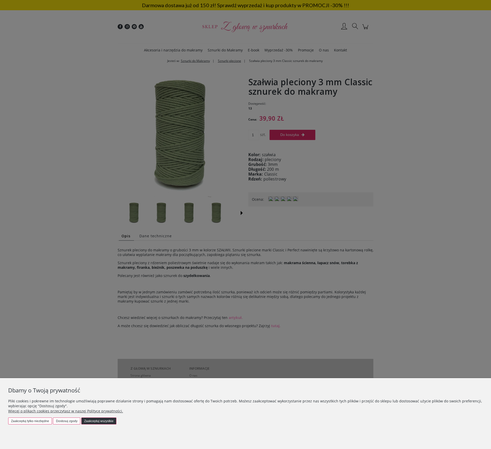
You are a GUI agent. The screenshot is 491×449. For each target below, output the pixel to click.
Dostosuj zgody (66, 421)
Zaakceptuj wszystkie (99, 421)
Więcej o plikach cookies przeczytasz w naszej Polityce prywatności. (65, 411)
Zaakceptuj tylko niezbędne (30, 421)
